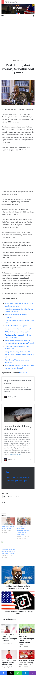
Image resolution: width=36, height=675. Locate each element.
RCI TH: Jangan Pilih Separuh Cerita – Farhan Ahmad (9, 662)
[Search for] (33, 16)
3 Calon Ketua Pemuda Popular (16, 326)
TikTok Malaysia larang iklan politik (17, 332)
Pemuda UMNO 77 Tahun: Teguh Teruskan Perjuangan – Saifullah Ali (9, 638)
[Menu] (3, 16)
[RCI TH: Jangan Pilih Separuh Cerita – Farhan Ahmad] (9, 654)
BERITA (21, 60)
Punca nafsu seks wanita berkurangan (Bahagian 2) (17, 480)
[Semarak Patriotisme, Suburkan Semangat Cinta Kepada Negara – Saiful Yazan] (26, 628)
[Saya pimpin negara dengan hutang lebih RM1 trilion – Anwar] (8, 545)
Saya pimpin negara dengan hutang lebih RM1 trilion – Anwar (8, 551)
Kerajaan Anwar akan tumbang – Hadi (18, 329)
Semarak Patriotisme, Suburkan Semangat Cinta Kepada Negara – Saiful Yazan (26, 639)
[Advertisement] (18, 38)
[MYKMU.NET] (18, 9)
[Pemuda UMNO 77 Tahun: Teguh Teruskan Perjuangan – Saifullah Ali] (9, 628)
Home (16, 60)
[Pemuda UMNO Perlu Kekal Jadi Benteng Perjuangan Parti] (26, 654)
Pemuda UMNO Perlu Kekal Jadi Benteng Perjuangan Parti (26, 662)
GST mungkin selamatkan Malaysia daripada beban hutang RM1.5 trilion (23, 530)
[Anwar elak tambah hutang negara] (8, 521)
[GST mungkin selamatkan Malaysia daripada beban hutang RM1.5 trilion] (23, 521)
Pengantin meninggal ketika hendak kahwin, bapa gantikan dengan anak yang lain (19, 354)
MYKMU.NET (23, 373)
